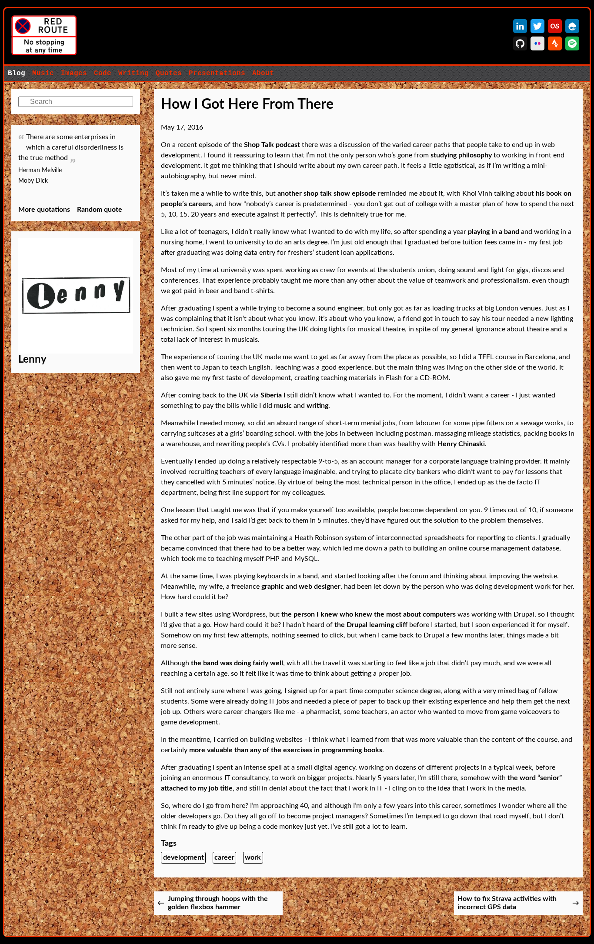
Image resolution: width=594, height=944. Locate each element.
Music (43, 73)
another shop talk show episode (326, 193)
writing (317, 405)
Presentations (217, 73)
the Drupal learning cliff (370, 624)
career (224, 857)
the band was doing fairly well (237, 663)
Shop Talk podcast (272, 144)
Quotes (169, 73)
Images (74, 73)
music (283, 405)
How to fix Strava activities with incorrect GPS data (507, 903)
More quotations (44, 209)
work (253, 857)
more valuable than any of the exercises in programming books (285, 750)
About (263, 73)
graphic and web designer (300, 586)
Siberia (271, 395)
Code (102, 73)
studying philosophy (461, 155)
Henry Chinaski (461, 443)
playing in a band (493, 231)
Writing (133, 73)
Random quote (99, 209)
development (183, 857)
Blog (16, 73)
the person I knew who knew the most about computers (368, 614)
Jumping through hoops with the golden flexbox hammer (218, 903)
